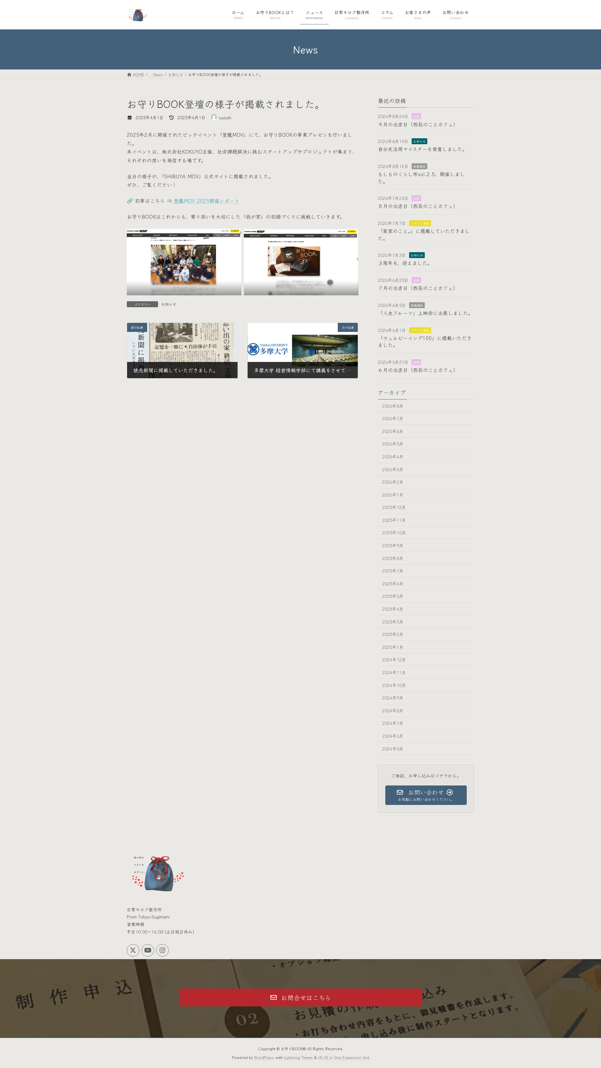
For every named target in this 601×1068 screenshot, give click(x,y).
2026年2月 (392, 482)
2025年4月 (392, 609)
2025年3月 (392, 621)
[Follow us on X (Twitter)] (133, 950)
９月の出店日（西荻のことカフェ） (418, 124)
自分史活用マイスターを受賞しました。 (422, 149)
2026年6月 (392, 431)
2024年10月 (394, 685)
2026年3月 (392, 469)
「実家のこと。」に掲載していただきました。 (424, 234)
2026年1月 (392, 494)
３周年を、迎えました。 (405, 263)
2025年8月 (392, 558)
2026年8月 (392, 405)
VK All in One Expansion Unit (343, 1057)
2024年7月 (392, 723)
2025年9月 (392, 545)
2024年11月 (394, 672)
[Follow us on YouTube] (147, 950)
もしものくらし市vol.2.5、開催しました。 (421, 177)
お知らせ (168, 304)
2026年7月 (392, 418)
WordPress (264, 1057)
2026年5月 (392, 443)
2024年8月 (392, 710)
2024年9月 (392, 697)
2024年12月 (394, 659)
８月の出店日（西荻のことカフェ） (418, 206)
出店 (416, 116)
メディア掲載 (420, 223)
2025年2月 (392, 634)
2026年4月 (392, 456)
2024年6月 (392, 736)
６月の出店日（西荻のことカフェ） (418, 370)
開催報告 (419, 166)
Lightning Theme (298, 1057)
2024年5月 (392, 748)
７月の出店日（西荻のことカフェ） (418, 288)
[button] (300, 997)
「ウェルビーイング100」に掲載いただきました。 (425, 341)
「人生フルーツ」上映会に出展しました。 (425, 313)
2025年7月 (392, 570)
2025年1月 (392, 646)
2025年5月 (392, 596)
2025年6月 (392, 583)
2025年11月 (394, 519)
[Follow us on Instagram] (162, 950)
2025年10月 (394, 532)
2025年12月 (394, 507)
